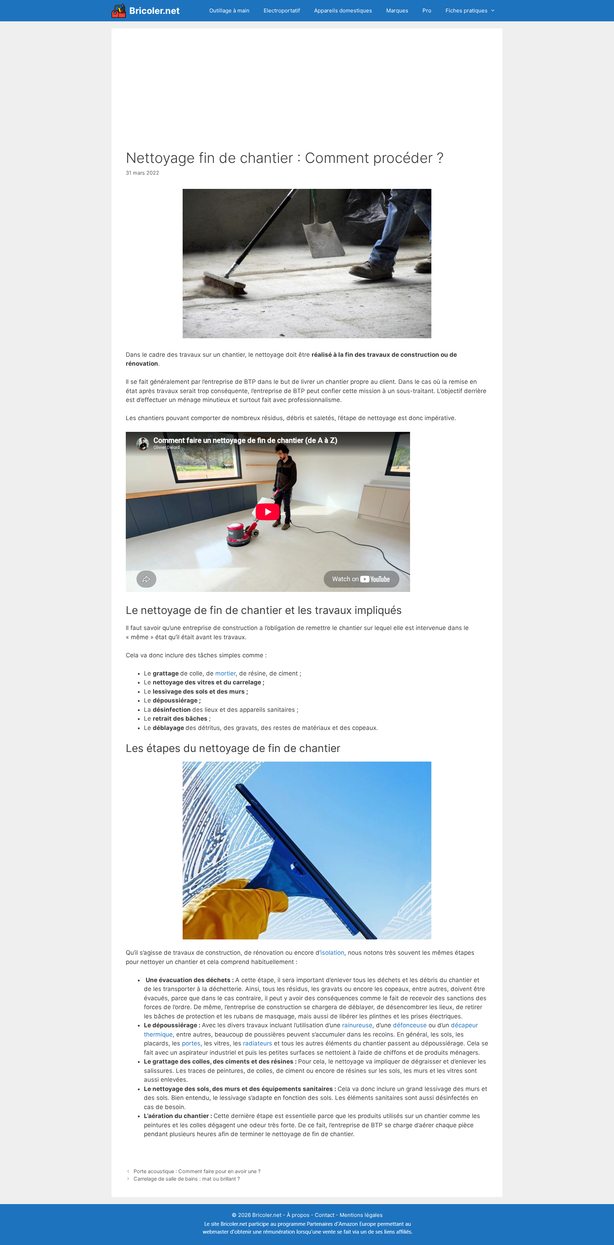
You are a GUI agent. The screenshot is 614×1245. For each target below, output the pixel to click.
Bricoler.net (154, 10)
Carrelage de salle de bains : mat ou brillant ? (187, 1179)
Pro (426, 10)
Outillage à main (229, 10)
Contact (324, 1215)
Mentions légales (361, 1215)
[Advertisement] (307, 96)
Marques (397, 10)
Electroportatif (282, 10)
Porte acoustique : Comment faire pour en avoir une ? (197, 1171)
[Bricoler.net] (120, 10)
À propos (298, 1215)
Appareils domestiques (343, 10)
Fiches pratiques (467, 10)
